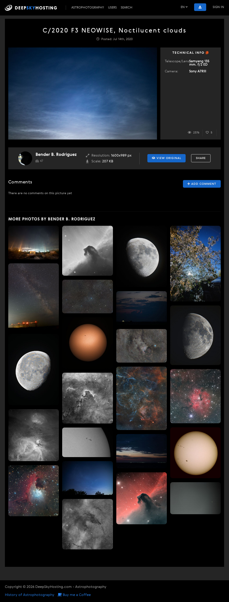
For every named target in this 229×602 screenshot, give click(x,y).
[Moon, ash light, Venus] (141, 308)
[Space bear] (87, 524)
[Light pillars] (33, 242)
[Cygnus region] (141, 346)
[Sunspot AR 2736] (87, 442)
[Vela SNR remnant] (141, 398)
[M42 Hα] (33, 435)
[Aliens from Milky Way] (33, 296)
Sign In (218, 7)
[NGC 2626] (33, 490)
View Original (168, 158)
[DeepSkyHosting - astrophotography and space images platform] (35, 7)
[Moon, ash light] (141, 451)
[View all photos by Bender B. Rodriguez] (25, 158)
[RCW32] (195, 396)
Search (126, 7)
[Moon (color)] (33, 369)
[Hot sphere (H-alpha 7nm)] (87, 343)
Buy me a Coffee (76, 595)
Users (112, 7)
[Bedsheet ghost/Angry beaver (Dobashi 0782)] (87, 398)
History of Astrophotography (29, 595)
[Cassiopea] (87, 296)
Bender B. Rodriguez (56, 155)
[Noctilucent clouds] (87, 478)
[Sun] (195, 452)
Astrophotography (87, 7)
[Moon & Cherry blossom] (195, 264)
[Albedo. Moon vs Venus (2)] (195, 498)
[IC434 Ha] (87, 251)
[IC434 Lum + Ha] (141, 498)
